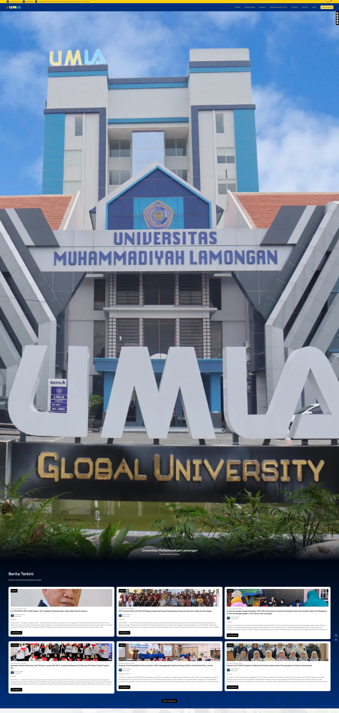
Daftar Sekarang (327, 7)
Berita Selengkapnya (169, 701)
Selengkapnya (16, 633)
